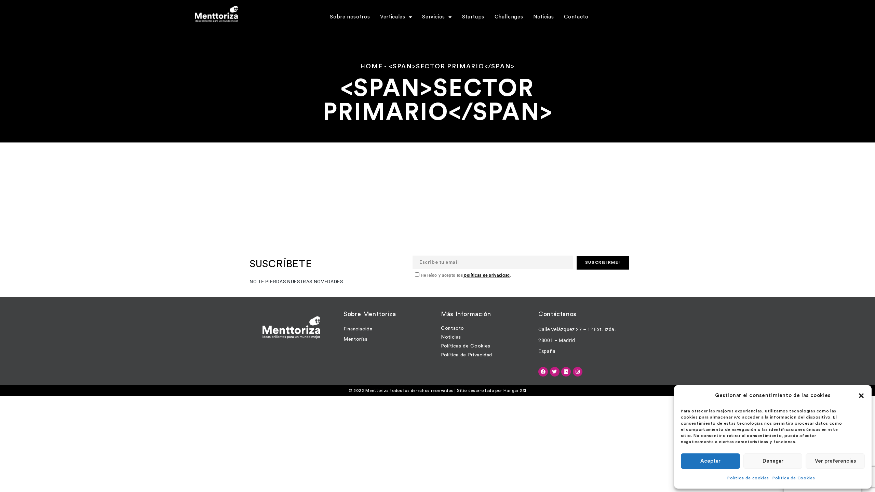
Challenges (509, 16)
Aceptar (710, 461)
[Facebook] (543, 372)
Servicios (433, 16)
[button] (861, 395)
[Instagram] (577, 372)
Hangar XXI (514, 390)
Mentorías (356, 339)
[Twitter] (555, 372)
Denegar (773, 461)
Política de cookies (748, 478)
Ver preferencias (835, 461)
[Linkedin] (566, 372)
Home (371, 66)
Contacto (576, 16)
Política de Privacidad (466, 355)
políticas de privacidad (486, 275)
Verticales (392, 16)
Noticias (543, 16)
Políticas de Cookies (465, 346)
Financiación (358, 329)
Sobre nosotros (350, 16)
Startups (473, 16)
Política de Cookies (793, 478)
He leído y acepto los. (465, 275)
